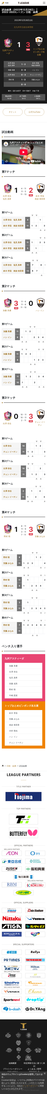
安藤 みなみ (40, 536)
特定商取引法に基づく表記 (34, 1064)
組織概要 (13, 1063)
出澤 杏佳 (7, 196)
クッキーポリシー (30, 1086)
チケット (13, 112)
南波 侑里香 (40, 199)
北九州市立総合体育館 (23, 27)
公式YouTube (34, 112)
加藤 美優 (7, 310)
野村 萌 (7, 536)
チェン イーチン (10, 452)
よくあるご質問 (34, 1069)
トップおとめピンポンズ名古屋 (39, 52)
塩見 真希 (7, 199)
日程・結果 (11, 766)
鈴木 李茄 (40, 196)
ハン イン (40, 310)
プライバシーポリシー (12, 1069)
